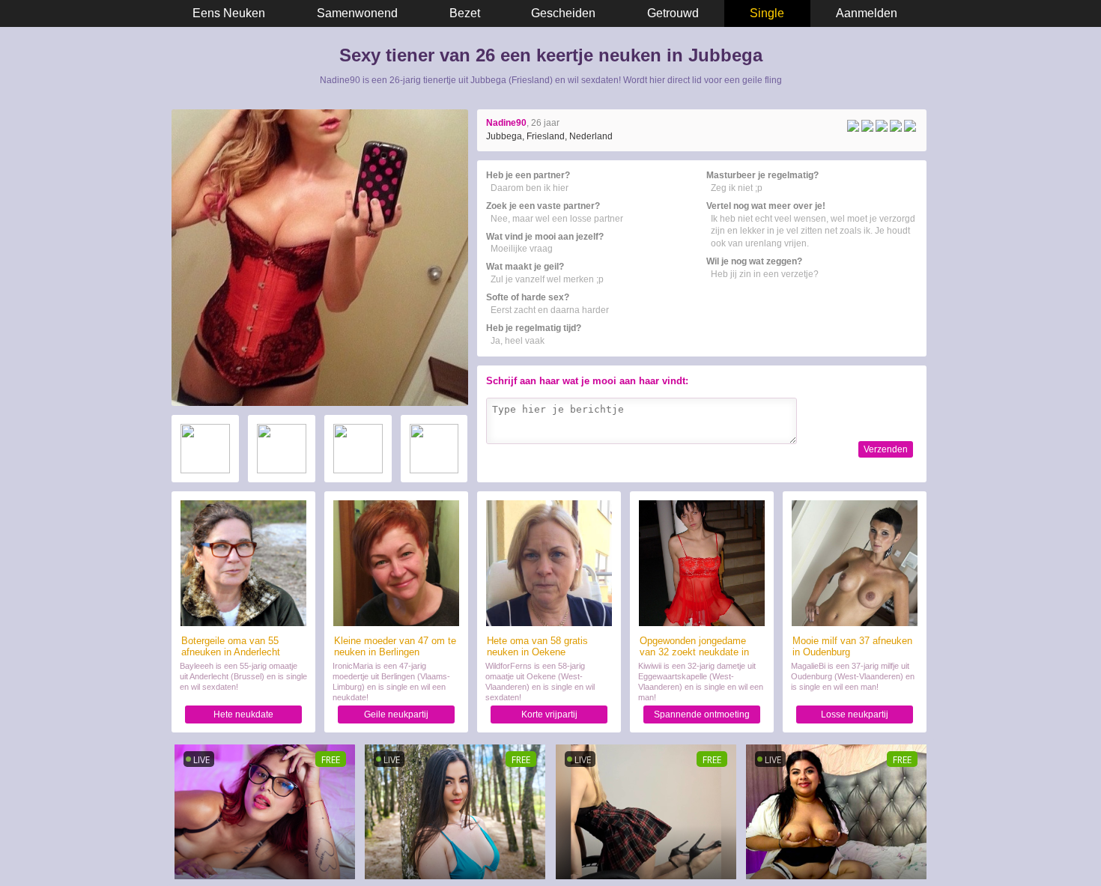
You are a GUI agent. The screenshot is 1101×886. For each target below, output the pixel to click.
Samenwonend (357, 13)
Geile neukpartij (396, 714)
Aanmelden (866, 13)
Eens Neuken (228, 13)
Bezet (464, 13)
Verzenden (886, 449)
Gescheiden (563, 13)
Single (767, 13)
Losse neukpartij (854, 714)
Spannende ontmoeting (702, 714)
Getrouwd (673, 13)
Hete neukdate (243, 714)
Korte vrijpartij (549, 714)
